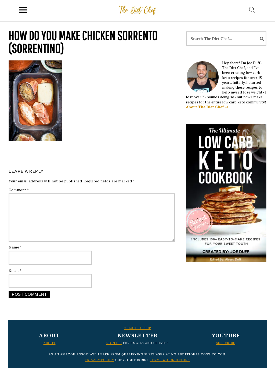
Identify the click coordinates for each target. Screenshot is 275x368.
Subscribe (225, 343)
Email (15, 270)
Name (15, 247)
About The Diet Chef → (207, 106)
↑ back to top (137, 328)
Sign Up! (114, 343)
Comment (19, 189)
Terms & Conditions (170, 360)
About (50, 343)
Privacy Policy (99, 360)
